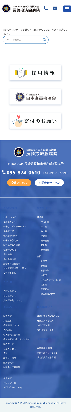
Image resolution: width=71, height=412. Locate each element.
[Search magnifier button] (44, 39)
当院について (10, 306)
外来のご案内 (10, 208)
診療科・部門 (44, 208)
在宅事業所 (42, 339)
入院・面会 (9, 282)
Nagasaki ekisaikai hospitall (42, 402)
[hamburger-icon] (67, 9)
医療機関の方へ (45, 306)
